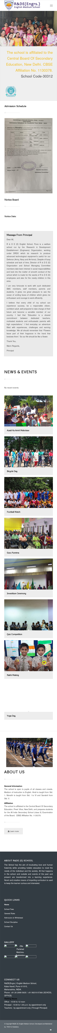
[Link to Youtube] (51, 1030)
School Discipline (10, 922)
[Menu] (51, 5)
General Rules (9, 913)
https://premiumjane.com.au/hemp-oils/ (23, 349)
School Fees (9, 909)
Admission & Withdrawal (13, 917)
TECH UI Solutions (13, 1027)
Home (6, 904)
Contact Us (8, 926)
